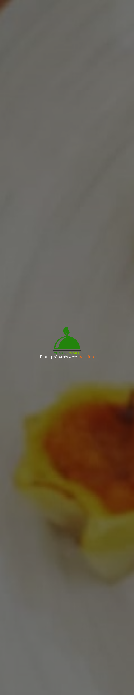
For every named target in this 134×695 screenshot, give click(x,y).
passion (86, 356)
